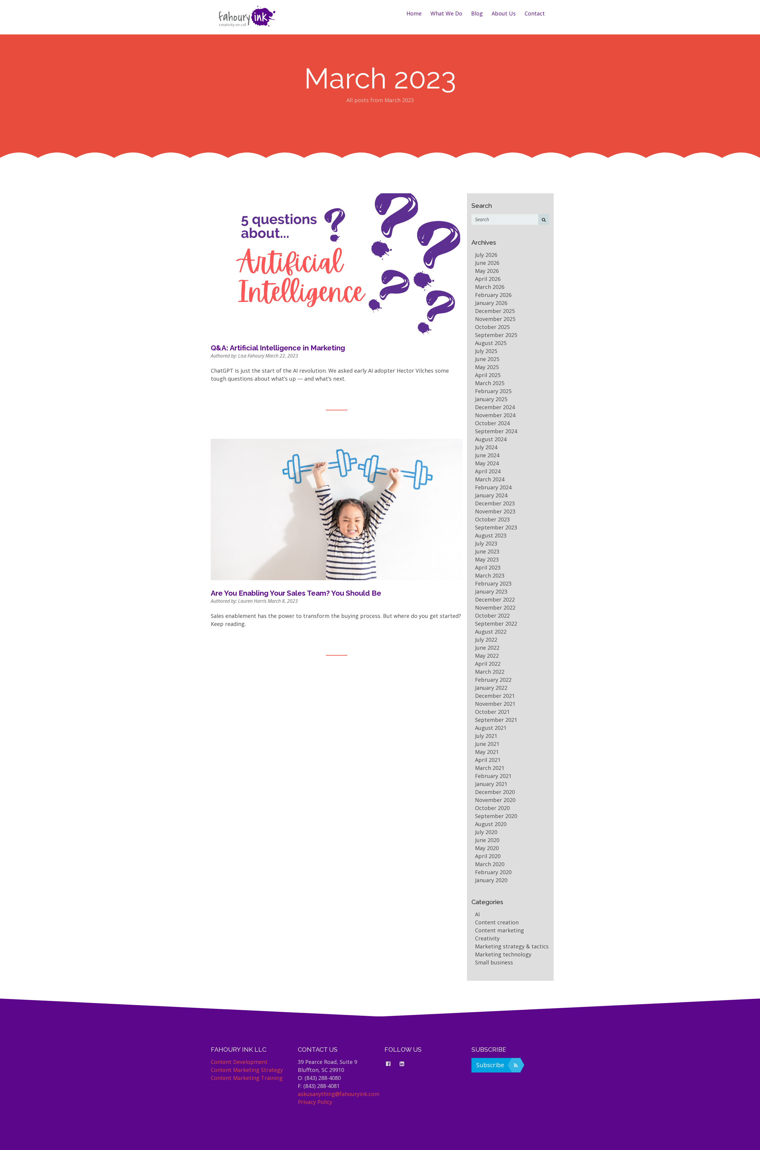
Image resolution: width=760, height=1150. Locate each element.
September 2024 (496, 431)
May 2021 (487, 751)
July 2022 (486, 639)
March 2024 (489, 479)
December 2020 (495, 791)
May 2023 (487, 559)
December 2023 (495, 503)
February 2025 (493, 391)
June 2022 (487, 647)
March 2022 (489, 671)
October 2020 (492, 808)
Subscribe (490, 1065)
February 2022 (493, 679)
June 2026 (487, 262)
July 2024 (486, 447)
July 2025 (486, 351)
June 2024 (487, 455)
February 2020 (493, 872)
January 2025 (491, 399)
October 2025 (492, 326)
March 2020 (489, 864)
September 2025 (496, 334)
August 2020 (490, 824)
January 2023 (491, 591)
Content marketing (499, 930)
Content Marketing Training (247, 1077)
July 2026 (486, 254)
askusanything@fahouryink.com (338, 1093)
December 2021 (495, 695)
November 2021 (495, 703)
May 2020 (487, 848)
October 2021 (492, 711)
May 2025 (487, 367)
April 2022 (488, 663)
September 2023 (496, 527)
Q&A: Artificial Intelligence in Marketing (278, 348)
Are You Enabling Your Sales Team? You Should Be (296, 593)
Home (414, 13)
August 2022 (490, 631)
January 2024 (491, 495)
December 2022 (495, 599)
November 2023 (495, 511)
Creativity (487, 938)
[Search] (543, 219)
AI (477, 914)
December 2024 (495, 407)
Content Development (239, 1061)
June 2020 (487, 840)
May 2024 (487, 463)
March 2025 (489, 383)
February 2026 (493, 294)
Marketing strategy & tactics (512, 946)
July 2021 (486, 735)
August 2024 (490, 439)
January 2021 (491, 783)
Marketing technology (503, 954)
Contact (535, 13)
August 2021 (490, 727)
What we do (446, 13)
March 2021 (489, 767)
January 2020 (491, 880)
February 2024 (493, 487)
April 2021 (488, 759)
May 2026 (487, 270)
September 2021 (496, 719)
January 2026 (491, 302)
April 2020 (488, 856)
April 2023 (488, 567)
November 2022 (495, 607)
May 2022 (487, 655)
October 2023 (492, 519)
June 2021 (487, 743)
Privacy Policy (315, 1101)
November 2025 (495, 318)
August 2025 (490, 343)
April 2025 (488, 375)
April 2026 (488, 278)
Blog (477, 13)
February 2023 (493, 583)
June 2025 (487, 359)
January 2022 (491, 687)
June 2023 (487, 551)
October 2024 (492, 423)
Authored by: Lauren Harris (239, 601)
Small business (494, 962)
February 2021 (493, 775)
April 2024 (488, 471)
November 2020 (495, 799)
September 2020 (496, 816)
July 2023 (486, 543)
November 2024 (495, 415)
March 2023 (489, 575)
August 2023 (490, 535)
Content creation (497, 922)
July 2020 (486, 832)
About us (504, 13)
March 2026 (489, 286)
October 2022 (492, 615)
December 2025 (495, 310)
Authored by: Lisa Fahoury (238, 355)
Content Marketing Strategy (247, 1069)
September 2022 (496, 623)
